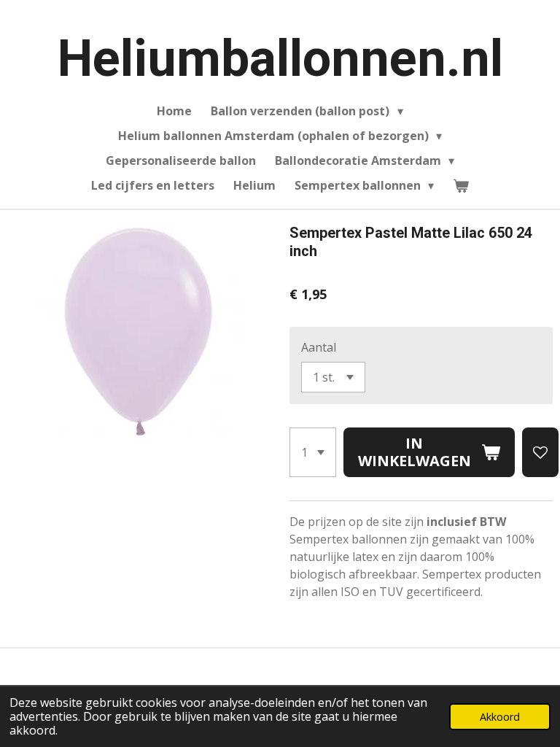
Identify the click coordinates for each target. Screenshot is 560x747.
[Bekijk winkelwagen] (460, 185)
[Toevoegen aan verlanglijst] (540, 452)
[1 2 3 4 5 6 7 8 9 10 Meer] (312, 452)
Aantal (318, 347)
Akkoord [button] (500, 717)
